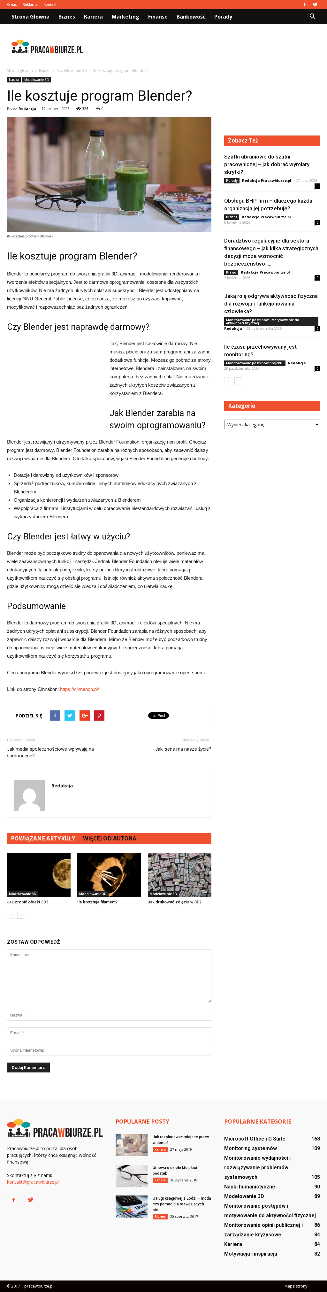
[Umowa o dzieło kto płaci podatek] (132, 1176)
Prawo (231, 272)
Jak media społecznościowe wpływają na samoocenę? (50, 752)
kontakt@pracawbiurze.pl (33, 1182)
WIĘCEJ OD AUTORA (109, 838)
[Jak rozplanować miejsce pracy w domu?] (132, 1145)
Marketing (125, 16)
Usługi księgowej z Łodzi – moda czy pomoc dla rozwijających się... (182, 1204)
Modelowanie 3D (36, 79)
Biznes (66, 16)
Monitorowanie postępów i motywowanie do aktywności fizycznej (262, 321)
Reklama (30, 4)
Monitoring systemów (250, 1148)
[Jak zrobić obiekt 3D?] (39, 875)
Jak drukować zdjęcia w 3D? (175, 902)
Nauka (14, 79)
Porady (223, 16)
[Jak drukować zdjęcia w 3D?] (179, 875)
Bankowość (191, 16)
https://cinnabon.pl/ (79, 689)
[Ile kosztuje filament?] (109, 875)
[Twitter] (315, 4)
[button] (312, 16)
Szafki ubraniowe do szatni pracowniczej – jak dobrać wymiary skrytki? (266, 164)
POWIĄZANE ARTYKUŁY (43, 838)
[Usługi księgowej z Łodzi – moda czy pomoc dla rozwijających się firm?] (132, 1206)
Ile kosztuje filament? (97, 902)
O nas (12, 4)
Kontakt (50, 4)
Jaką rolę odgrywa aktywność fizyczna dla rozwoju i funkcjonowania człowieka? (271, 303)
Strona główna (30, 16)
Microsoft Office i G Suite (254, 1139)
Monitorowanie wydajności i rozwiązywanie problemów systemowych (257, 1167)
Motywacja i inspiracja (250, 1254)
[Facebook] (304, 4)
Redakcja (27, 108)
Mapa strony (296, 1286)
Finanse (158, 16)
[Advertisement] (203, 46)
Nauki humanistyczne (249, 1187)
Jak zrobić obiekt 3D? (27, 902)
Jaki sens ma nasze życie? (183, 749)
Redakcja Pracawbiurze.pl (266, 180)
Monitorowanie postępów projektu (255, 363)
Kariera (93, 16)
